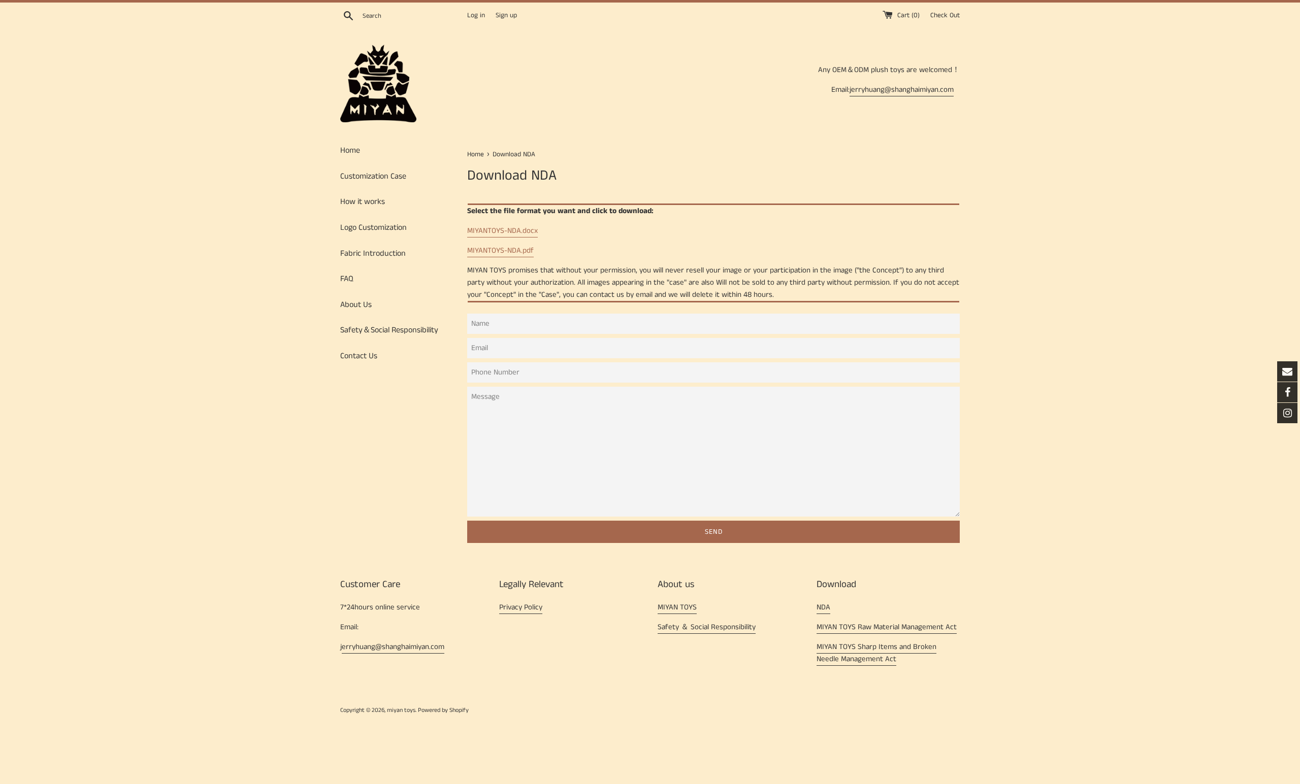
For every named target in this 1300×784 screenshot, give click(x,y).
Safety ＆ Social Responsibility (707, 627)
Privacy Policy (520, 607)
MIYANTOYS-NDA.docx (502, 230)
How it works (362, 202)
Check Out (945, 15)
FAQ (346, 279)
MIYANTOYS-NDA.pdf (500, 250)
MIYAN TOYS (677, 607)
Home (350, 150)
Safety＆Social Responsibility (389, 330)
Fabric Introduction (373, 253)
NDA (823, 607)
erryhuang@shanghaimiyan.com (393, 646)
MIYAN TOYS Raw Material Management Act (887, 627)
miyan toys (401, 710)
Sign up (506, 15)
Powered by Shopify (443, 710)
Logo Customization (373, 227)
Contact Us (358, 356)
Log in (476, 15)
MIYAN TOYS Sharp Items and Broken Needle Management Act (876, 652)
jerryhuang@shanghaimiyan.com (902, 89)
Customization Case (373, 176)
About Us (356, 305)
